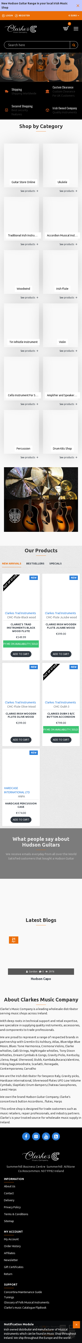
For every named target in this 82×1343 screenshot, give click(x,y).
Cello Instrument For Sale (23, 395)
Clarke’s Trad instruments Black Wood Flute (21, 627)
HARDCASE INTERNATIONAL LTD (17, 790)
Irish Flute (62, 288)
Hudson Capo (41, 979)
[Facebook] (26, 1136)
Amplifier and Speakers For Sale (62, 395)
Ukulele (62, 182)
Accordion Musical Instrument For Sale (62, 235)
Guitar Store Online (23, 182)
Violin (62, 342)
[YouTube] (46, 1136)
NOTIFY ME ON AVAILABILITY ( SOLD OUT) (21, 644)
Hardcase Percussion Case (21, 805)
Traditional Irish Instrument (23, 235)
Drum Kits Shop (62, 448)
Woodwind (23, 288)
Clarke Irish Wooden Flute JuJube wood (61, 626)
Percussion (23, 448)
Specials (55, 563)
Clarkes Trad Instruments (20, 613)
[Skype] (56, 1136)
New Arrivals (11, 563)
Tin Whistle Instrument (23, 342)
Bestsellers (35, 563)
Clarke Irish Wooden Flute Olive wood (21, 715)
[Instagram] (36, 1136)
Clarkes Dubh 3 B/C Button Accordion (61, 715)
